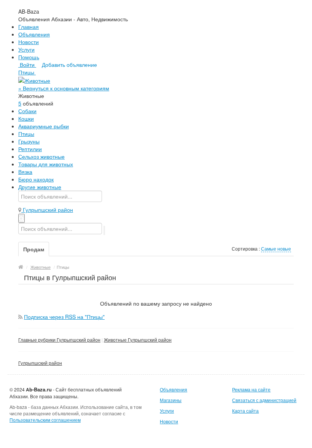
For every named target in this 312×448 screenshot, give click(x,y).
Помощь (28, 57)
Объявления (34, 34)
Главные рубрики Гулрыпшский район (59, 339)
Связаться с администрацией (264, 400)
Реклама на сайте (251, 389)
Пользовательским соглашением (45, 419)
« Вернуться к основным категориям (63, 88)
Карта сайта (245, 410)
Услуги (26, 49)
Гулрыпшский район (40, 363)
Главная (28, 26)
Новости (28, 42)
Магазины (170, 400)
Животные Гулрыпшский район (138, 339)
